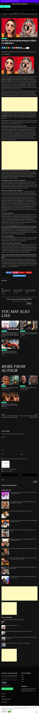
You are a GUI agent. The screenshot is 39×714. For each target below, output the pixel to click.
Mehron (5, 115)
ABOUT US (4, 693)
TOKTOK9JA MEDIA (20, 4)
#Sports (20, 12)
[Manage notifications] (37, 712)
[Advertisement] (19, 104)
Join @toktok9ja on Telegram (19, 275)
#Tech (36, 9)
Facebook (22, 675)
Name (3, 449)
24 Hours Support (8, 688)
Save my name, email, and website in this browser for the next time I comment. (15, 458)
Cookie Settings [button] (4, 711)
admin (7, 45)
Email (3, 454)
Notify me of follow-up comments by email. (9, 469)
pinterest (29, 272)
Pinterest (22, 681)
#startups (16, 12)
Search (3, 479)
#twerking (22, 9)
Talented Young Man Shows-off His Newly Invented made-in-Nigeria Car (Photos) (9, 352)
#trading (32, 9)
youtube (23, 272)
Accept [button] (9, 711)
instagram (16, 272)
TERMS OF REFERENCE (6, 699)
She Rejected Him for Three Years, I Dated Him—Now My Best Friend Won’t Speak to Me (10, 405)
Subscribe (28, 303)
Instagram (22, 679)
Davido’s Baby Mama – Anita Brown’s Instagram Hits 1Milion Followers (6, 291)
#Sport (23, 12)
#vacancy (17, 9)
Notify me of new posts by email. (7, 471)
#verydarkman (13, 9)
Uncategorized (4, 38)
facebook (9, 272)
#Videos (3, 9)
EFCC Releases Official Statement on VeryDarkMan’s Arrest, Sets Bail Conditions (23, 548)
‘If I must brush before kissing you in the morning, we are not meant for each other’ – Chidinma (28, 334)
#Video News (7, 9)
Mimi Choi (9, 79)
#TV (25, 9)
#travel (29, 9)
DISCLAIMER (4, 701)
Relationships (4, 402)
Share (24, 48)
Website (21, 454)
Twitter (22, 677)
